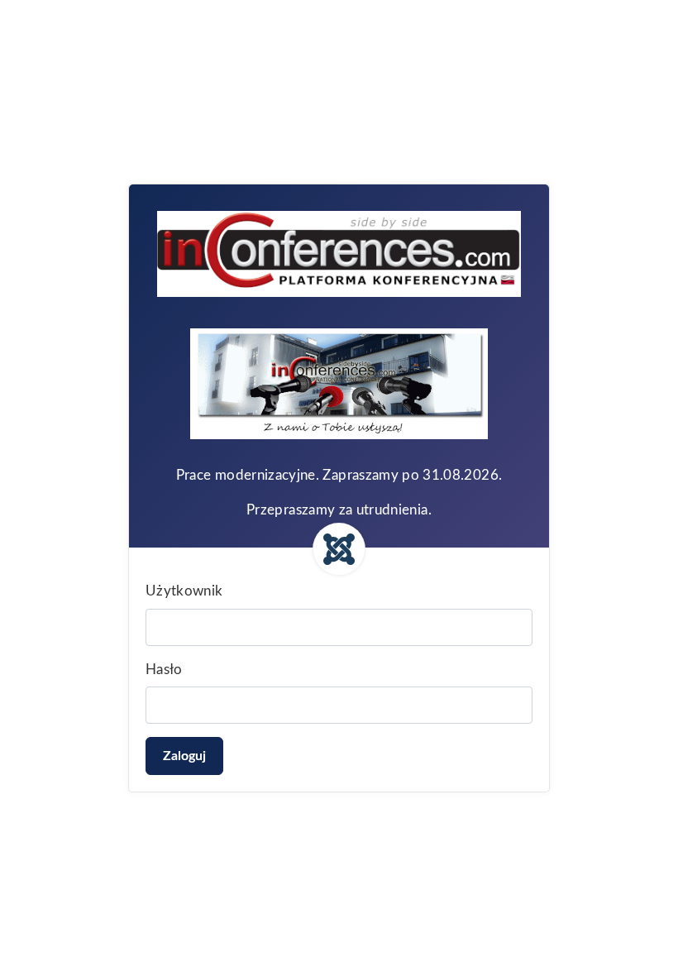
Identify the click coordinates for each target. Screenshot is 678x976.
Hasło (164, 670)
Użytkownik (184, 591)
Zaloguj (184, 756)
